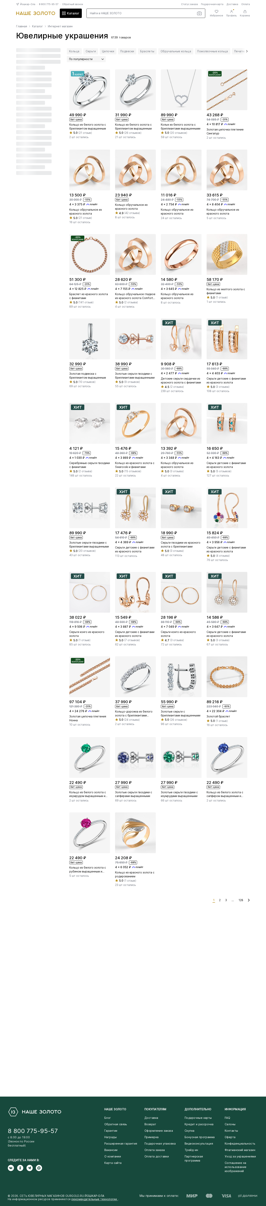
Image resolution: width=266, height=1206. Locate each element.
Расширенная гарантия (120, 1143)
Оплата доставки (156, 1156)
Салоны (230, 1124)
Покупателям (155, 1109)
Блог (107, 1117)
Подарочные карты (198, 1117)
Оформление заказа (158, 1130)
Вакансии (110, 1150)
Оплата (245, 4)
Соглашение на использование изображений (235, 1167)
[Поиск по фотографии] (199, 13)
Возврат (150, 1124)
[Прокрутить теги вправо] (245, 51)
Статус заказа (189, 4)
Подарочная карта (212, 4)
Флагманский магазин (240, 1150)
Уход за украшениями (240, 1156)
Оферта (230, 1137)
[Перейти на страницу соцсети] (12, 1168)
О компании (112, 1156)
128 (241, 900)
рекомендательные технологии (94, 1199)
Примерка (151, 1137)
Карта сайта (113, 1162)
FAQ (227, 1117)
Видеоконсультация (199, 1143)
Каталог (73, 13)
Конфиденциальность (240, 1143)
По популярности (80, 59)
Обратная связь (115, 1124)
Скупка (190, 1130)
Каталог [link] (37, 26)
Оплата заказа (154, 1150)
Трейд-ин (191, 1150)
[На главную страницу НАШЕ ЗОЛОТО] (34, 1111)
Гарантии (110, 1130)
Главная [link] (21, 26)
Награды (110, 1137)
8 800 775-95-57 (48, 4)
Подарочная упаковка (160, 1143)
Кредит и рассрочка (199, 1124)
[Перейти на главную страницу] (35, 13)
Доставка (232, 4)
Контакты (231, 1130)
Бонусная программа (200, 1137)
